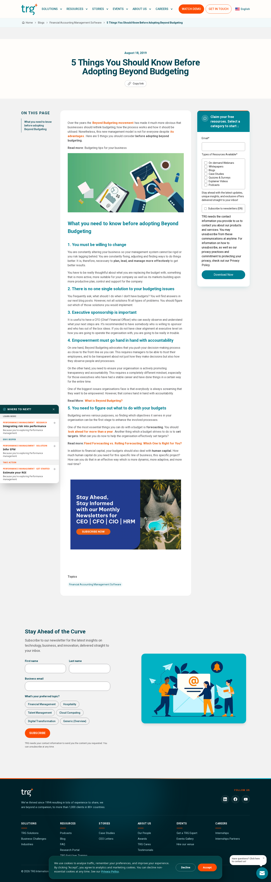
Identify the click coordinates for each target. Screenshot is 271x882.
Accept (207, 867)
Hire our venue (185, 844)
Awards (142, 838)
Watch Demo (191, 9)
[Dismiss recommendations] (53, 409)
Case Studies (107, 833)
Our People (144, 833)
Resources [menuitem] (75, 9)
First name (31, 661)
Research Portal (69, 850)
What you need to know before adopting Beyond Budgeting (38, 125)
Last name (75, 661)
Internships (222, 833)
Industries (27, 844)
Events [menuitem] (118, 9)
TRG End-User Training (73, 855)
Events (182, 823)
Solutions (29, 823)
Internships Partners (227, 838)
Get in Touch (218, 9)
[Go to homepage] (29, 9)
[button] (52, 9)
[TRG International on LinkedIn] (225, 799)
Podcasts (66, 833)
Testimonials (145, 850)
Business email (34, 678)
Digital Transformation (41, 721)
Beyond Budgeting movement (112, 123)
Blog (62, 838)
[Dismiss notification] (263, 858)
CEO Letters (106, 838)
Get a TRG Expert (187, 833)
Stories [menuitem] (98, 9)
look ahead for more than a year (90, 431)
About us (144, 823)
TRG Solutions (30, 833)
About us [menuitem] (140, 9)
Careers (221, 823)
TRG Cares (144, 844)
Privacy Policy (110, 871)
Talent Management (40, 712)
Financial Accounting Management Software (95, 584)
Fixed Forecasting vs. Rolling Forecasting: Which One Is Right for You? (133, 443)
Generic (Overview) (74, 721)
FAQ (62, 844)
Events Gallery (185, 838)
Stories (104, 823)
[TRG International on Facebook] (235, 799)
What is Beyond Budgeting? (104, 400)
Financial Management (41, 704)
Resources (68, 823)
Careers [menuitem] (162, 9)
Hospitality (69, 704)
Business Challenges (33, 838)
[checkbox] (223, 174)
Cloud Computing (69, 712)
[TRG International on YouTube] (246, 799)
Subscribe (37, 733)
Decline (185, 867)
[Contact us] (262, 873)
